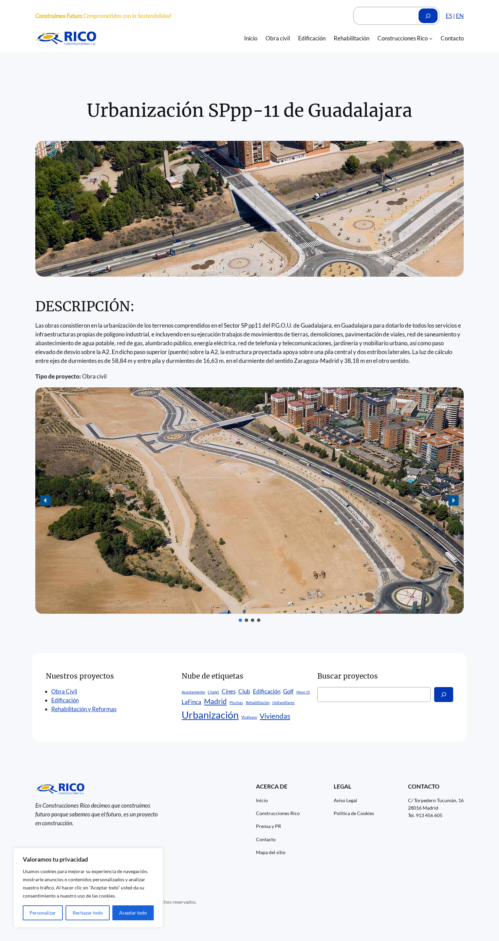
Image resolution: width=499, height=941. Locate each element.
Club (244, 691)
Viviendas (275, 716)
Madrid (215, 701)
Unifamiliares (283, 702)
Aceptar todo (133, 913)
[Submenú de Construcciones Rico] (430, 38)
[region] (88, 887)
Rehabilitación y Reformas (83, 709)
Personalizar (43, 913)
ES (449, 15)
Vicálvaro (249, 717)
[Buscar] (428, 15)
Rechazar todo (88, 913)
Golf (288, 691)
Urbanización (210, 715)
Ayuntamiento (193, 692)
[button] (45, 500)
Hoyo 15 (303, 692)
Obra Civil (64, 691)
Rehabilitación (258, 702)
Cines (229, 691)
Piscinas (236, 702)
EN (460, 15)
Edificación (65, 700)
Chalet (213, 692)
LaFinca (191, 701)
